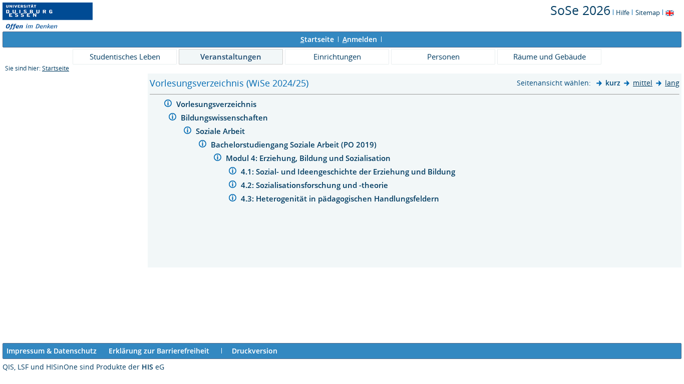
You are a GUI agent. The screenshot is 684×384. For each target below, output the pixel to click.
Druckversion (254, 351)
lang (672, 83)
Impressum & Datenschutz (52, 351)
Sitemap (647, 12)
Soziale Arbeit (221, 131)
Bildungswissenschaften (225, 117)
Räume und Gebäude (549, 57)
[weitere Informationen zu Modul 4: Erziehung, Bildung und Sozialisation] (217, 159)
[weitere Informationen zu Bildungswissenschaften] (172, 118)
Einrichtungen (337, 57)
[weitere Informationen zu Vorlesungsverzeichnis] (168, 105)
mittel (642, 83)
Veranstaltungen (230, 57)
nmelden (360, 39)
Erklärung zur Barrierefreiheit (159, 351)
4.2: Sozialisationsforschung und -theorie (315, 185)
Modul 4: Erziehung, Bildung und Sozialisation (309, 158)
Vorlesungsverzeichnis (217, 104)
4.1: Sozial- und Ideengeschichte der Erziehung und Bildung (349, 171)
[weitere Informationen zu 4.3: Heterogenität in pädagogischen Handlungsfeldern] (232, 199)
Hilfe (622, 12)
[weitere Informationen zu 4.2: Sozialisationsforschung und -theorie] (232, 185)
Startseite (55, 68)
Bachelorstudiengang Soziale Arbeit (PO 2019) (295, 145)
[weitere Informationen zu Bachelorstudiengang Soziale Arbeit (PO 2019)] (202, 145)
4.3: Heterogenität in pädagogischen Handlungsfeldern (341, 199)
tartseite (317, 39)
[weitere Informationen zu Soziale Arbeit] (187, 131)
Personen (443, 57)
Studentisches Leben (125, 57)
